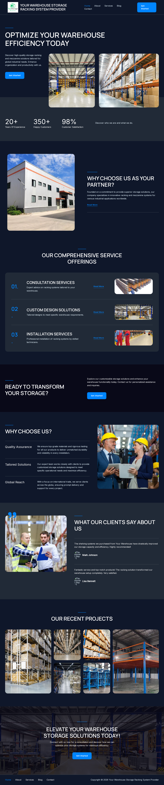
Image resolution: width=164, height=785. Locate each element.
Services (108, 5)
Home (87, 5)
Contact (88, 9)
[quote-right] (12, 515)
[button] (146, 7)
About (97, 5)
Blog (119, 5)
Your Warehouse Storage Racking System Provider (43, 7)
